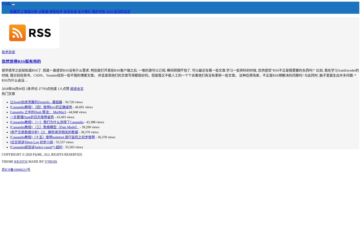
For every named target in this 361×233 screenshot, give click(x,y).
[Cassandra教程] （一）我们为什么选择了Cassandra (47, 122)
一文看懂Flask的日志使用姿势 (32, 117)
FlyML (7, 3)
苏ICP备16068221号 (16, 169)
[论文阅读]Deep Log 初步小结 (31, 142)
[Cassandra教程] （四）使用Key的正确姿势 (41, 107)
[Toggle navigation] (13, 4)
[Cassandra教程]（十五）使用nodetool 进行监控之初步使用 (52, 137)
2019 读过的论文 (118, 11)
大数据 (43, 11)
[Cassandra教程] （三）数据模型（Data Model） (44, 127)
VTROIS (51, 161)
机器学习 (16, 11)
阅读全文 (77, 89)
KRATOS (21, 161)
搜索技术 (56, 11)
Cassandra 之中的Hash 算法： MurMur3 (38, 112)
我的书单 (98, 11)
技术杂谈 (70, 11)
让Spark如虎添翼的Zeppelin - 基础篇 (36, 102)
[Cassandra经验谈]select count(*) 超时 (36, 147)
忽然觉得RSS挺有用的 (21, 61)
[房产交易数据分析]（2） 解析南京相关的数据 (44, 132)
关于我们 (84, 11)
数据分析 (31, 11)
